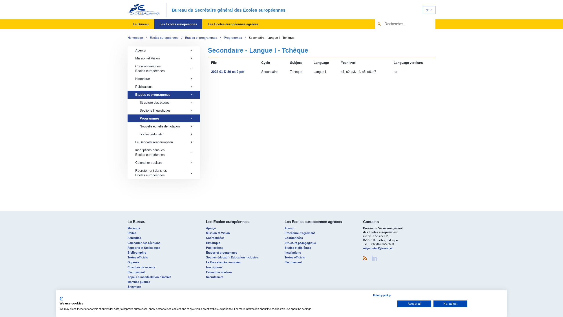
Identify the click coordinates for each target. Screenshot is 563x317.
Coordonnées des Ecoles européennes (150, 68)
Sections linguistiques (155, 110)
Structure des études (155, 102)
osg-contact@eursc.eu (378, 248)
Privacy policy (382, 295)
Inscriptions (214, 267)
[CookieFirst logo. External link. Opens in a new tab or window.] (61, 299)
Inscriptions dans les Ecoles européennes (150, 152)
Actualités (134, 238)
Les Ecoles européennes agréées (233, 24)
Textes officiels (138, 257)
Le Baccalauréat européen (154, 142)
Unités (132, 233)
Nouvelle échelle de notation (160, 126)
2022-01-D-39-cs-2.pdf (227, 72)
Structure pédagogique (300, 243)
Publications (144, 86)
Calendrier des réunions (144, 243)
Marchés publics (139, 282)
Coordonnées (215, 238)
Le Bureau (141, 24)
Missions (134, 228)
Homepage (135, 37)
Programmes (233, 37)
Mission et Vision (147, 58)
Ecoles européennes (164, 37)
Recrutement (136, 272)
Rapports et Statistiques (144, 247)
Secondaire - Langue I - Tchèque (271, 37)
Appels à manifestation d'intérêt (149, 277)
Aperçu (140, 50)
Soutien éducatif (151, 134)
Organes (133, 262)
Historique (142, 79)
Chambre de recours (141, 267)
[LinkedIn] (374, 258)
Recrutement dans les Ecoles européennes (151, 173)
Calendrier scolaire (148, 162)
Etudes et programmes (201, 37)
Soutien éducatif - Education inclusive (232, 257)
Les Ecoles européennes (178, 24)
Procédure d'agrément (300, 233)
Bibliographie (137, 252)
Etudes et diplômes (298, 247)
